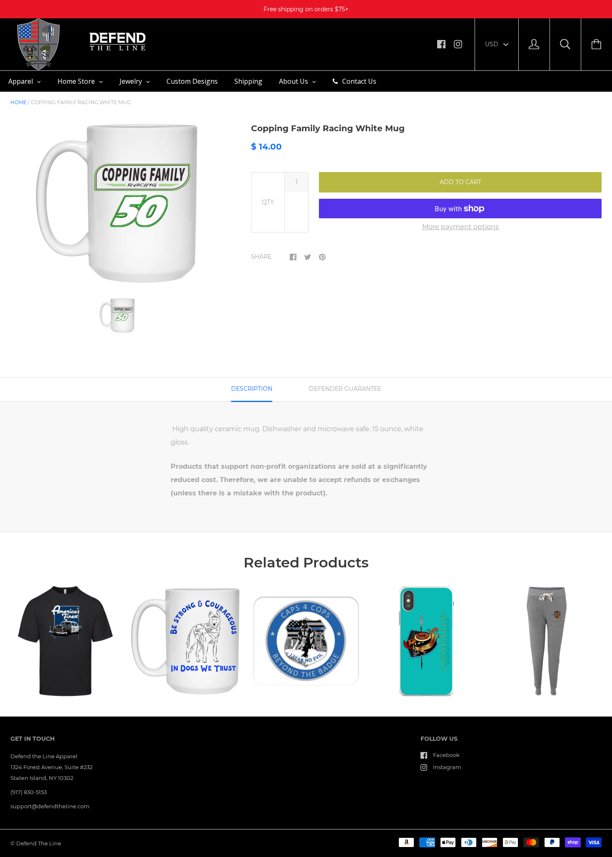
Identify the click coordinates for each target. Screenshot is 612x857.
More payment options (460, 227)
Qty (268, 202)
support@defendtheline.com (50, 806)
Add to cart (460, 182)
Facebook (446, 755)
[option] (117, 203)
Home (18, 102)
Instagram (447, 767)
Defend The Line (38, 843)
